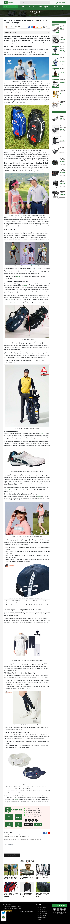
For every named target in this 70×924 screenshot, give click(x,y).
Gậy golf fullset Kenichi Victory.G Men (61, 36)
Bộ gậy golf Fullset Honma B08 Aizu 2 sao (62, 102)
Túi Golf (18, 826)
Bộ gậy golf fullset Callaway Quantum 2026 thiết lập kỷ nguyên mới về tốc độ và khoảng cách (62, 192)
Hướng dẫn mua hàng (41, 917)
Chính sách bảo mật (41, 915)
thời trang (19, 42)
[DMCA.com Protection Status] (7, 911)
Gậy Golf (9, 818)
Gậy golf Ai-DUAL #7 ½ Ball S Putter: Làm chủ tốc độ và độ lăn (62, 148)
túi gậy (15, 303)
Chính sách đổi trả (41, 909)
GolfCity (17, 799)
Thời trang (39, 15)
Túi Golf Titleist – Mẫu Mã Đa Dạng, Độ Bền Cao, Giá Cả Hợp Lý (11, 895)
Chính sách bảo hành (41, 907)
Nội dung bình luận (9, 841)
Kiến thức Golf (31, 7)
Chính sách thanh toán (42, 911)
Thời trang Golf (18, 818)
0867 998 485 (38, 824)
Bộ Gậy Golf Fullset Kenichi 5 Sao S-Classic (62, 69)
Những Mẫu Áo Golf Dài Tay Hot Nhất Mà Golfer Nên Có (26, 895)
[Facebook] (29, 27)
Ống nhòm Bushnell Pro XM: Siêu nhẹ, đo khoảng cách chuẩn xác (62, 159)
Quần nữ (18, 276)
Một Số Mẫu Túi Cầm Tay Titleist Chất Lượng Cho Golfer (42, 895)
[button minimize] (48, 32)
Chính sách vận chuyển (42, 913)
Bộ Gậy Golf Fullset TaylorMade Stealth (62, 80)
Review (40, 6)
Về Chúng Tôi (23, 7)
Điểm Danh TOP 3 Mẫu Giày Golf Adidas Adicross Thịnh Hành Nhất (26, 877)
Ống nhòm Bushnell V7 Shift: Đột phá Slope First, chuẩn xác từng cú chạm (62, 170)
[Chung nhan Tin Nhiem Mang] (26, 911)
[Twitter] (32, 27)
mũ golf (39, 496)
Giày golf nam (7, 489)
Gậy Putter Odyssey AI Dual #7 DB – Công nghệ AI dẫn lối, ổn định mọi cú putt (62, 137)
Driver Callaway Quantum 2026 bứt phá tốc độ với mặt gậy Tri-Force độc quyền (62, 181)
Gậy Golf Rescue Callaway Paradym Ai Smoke (62, 47)
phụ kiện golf (42, 91)
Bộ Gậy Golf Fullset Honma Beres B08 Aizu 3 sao (62, 91)
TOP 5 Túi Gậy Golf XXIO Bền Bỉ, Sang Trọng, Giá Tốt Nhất (42, 877)
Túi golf (10, 299)
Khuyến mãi (46, 7)
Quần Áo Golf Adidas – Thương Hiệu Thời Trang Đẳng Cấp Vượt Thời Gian (10, 877)
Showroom (29, 824)
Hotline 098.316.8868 (60, 905)
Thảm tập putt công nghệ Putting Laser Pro (61, 25)
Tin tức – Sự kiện (55, 7)
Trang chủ (30, 15)
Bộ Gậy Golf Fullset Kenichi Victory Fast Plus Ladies (62, 58)
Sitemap (39, 919)
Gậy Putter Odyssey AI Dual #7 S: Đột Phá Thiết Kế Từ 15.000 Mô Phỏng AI (62, 126)
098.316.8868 (62, 2)
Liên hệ (63, 7)
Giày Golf (9, 826)
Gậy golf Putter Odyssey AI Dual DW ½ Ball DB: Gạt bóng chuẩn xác (62, 115)
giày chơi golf (42, 433)
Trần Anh (10, 26)
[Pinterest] (34, 27)
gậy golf (26, 285)
